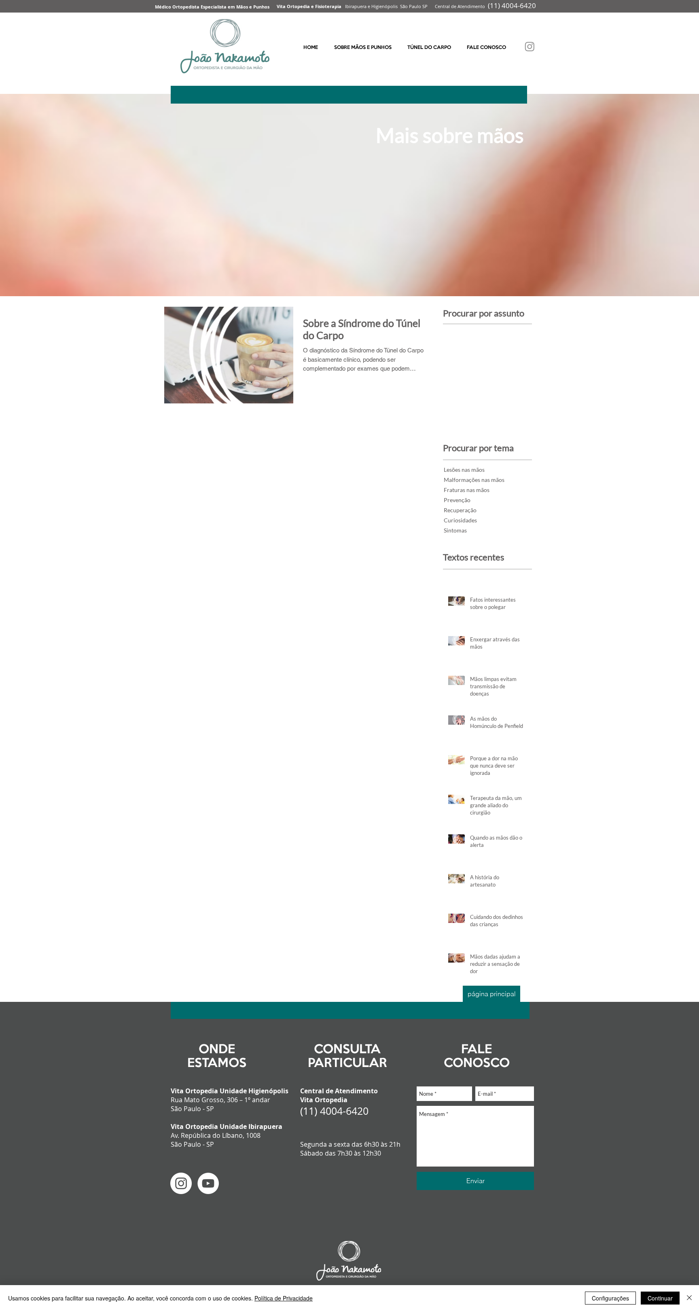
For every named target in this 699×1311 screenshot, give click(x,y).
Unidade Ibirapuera (251, 1126)
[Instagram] (529, 46)
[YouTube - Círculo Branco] (208, 1183)
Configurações (610, 1298)
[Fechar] (689, 1298)
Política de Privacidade (283, 1298)
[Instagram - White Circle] (181, 1183)
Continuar (660, 1298)
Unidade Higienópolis (254, 1090)
